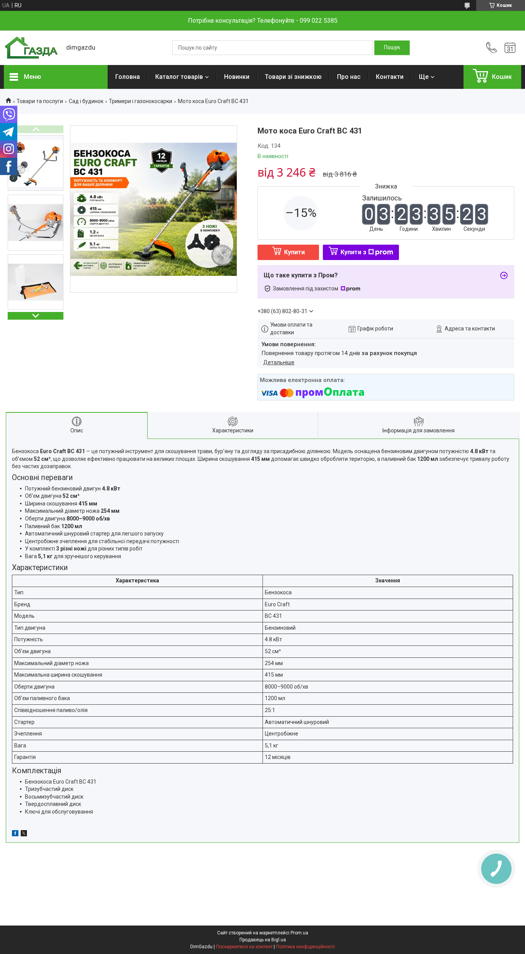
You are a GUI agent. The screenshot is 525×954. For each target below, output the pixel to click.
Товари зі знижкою (293, 76)
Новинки (236, 76)
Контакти (390, 76)
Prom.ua (299, 933)
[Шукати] (392, 47)
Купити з (353, 252)
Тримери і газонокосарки (140, 101)
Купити (294, 252)
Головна (127, 76)
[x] (24, 834)
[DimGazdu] (31, 48)
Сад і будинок (86, 101)
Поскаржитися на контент (244, 946)
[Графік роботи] (510, 47)
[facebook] (15, 834)
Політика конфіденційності (305, 946)
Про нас (349, 76)
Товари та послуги (40, 101)
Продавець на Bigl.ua (262, 939)
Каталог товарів (179, 76)
